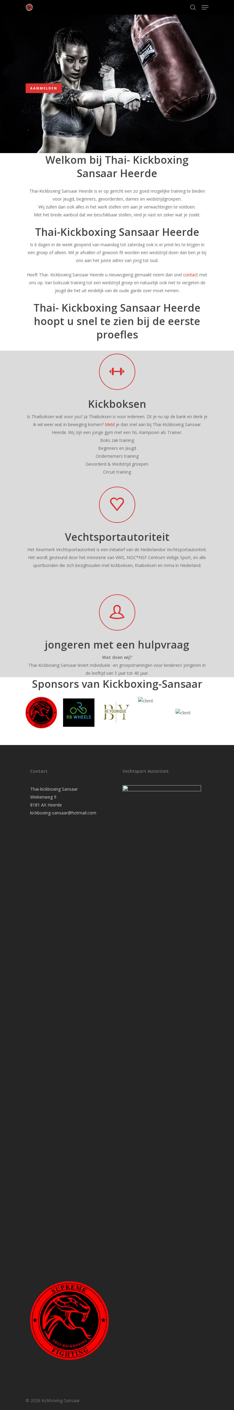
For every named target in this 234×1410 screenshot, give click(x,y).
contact (190, 275)
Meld (110, 424)
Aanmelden (43, 88)
